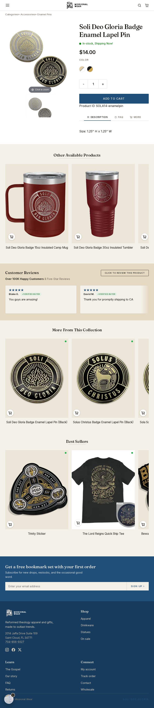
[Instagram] (7, 650)
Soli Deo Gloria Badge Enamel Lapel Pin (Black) (36, 422)
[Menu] (7, 5)
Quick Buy (11, 236)
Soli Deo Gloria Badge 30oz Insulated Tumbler (103, 247)
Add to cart (114, 98)
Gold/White (82, 69)
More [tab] (137, 117)
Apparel (86, 618)
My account (88, 669)
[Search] (139, 5)
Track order (88, 676)
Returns (10, 689)
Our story (11, 676)
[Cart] (147, 5)
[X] (19, 650)
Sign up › (137, 586)
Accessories (27, 14)
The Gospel (12, 669)
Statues (86, 632)
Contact (86, 683)
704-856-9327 (14, 641)
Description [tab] (99, 117)
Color (84, 59)
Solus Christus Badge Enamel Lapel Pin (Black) (103, 422)
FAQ (8, 683)
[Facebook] (13, 650)
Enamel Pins (44, 14)
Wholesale (87, 689)
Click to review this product (125, 273)
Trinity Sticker (37, 533)
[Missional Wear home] (77, 5)
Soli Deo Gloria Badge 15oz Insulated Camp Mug (37, 247)
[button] (13, 695)
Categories (11, 14)
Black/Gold (90, 69)
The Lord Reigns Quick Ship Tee (103, 533)
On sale (85, 639)
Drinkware (87, 625)
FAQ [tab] (120, 117)
